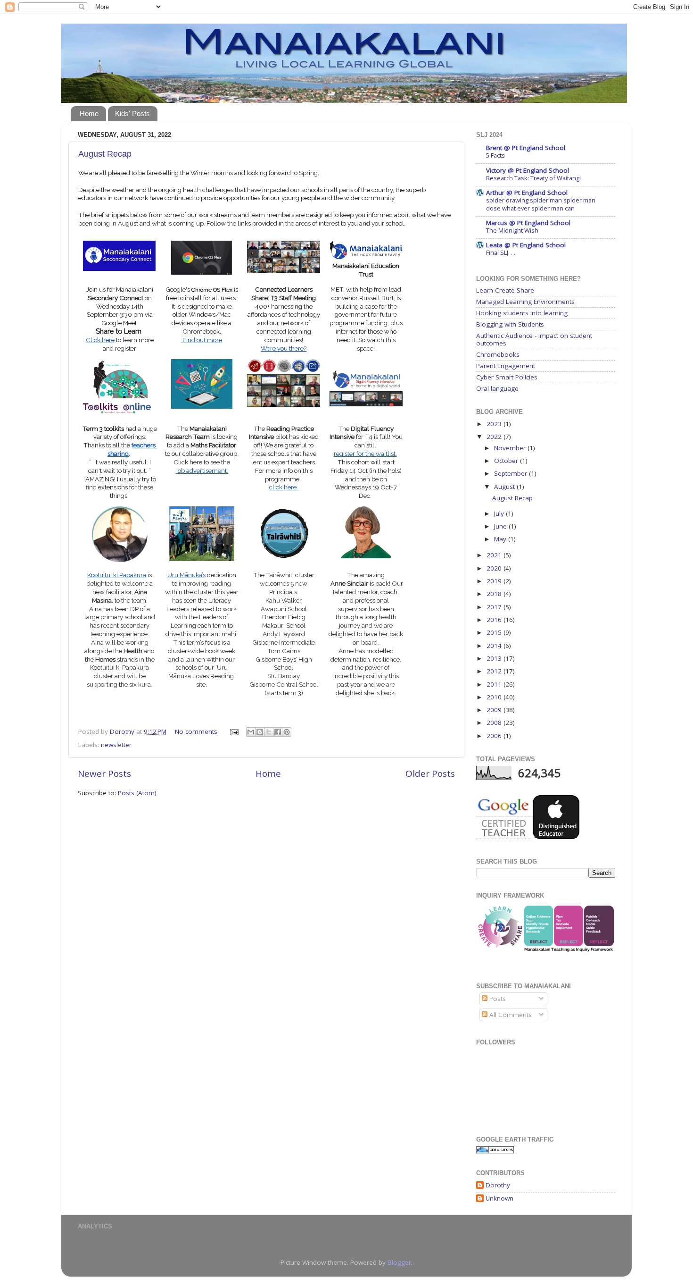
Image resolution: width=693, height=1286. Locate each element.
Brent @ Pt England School (525, 147)
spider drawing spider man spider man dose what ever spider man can (540, 204)
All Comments (509, 1014)
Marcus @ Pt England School (528, 223)
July (500, 513)
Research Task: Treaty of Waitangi (533, 178)
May (501, 539)
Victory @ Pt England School (527, 170)
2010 (495, 697)
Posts (496, 998)
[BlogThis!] (259, 732)
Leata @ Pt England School (526, 245)
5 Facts (495, 155)
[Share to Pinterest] (286, 732)
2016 (495, 619)
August (505, 486)
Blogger (399, 1262)
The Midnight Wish (512, 230)
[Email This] (251, 732)
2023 (495, 424)
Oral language (497, 388)
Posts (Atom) (137, 793)
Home (89, 113)
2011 (495, 684)
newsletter (116, 744)
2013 (495, 658)
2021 (495, 555)
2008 (495, 722)
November (511, 448)
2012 (495, 671)
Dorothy (498, 1185)
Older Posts (430, 773)
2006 (495, 735)
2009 (495, 710)
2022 (495, 436)
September (511, 473)
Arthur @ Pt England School (527, 192)
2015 (495, 632)
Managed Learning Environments (525, 301)
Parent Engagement (505, 365)
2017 (495, 607)
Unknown (499, 1198)
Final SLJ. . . (500, 252)
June (501, 526)
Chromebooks (498, 354)
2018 (495, 593)
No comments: (198, 731)
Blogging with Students (510, 324)
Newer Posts (104, 773)
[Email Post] (233, 731)
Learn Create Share (505, 290)
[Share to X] (268, 732)
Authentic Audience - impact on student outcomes (534, 339)
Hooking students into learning (522, 313)
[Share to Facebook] (277, 732)
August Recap (105, 154)
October (507, 460)
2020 (495, 568)
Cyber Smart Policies (506, 377)
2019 (495, 581)
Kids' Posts (132, 113)
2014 (495, 645)
